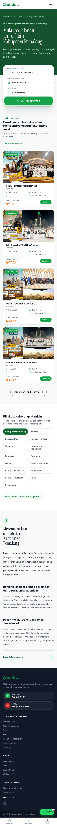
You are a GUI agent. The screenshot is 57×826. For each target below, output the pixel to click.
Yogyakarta (36, 470)
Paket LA (7, 765)
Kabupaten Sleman (14, 477)
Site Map (7, 747)
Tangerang (10, 446)
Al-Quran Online (10, 774)
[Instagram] (5, 803)
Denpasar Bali (11, 439)
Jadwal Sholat (9, 770)
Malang (8, 463)
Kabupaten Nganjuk (14, 470)
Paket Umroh (19, 17)
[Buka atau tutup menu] (50, 4)
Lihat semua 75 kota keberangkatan (23, 496)
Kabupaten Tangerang (36, 447)
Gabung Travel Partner (12, 788)
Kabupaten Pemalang (15, 431)
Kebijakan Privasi (10, 743)
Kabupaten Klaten (39, 439)
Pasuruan (35, 456)
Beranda (6, 17)
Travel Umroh (9, 792)
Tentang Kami (9, 721)
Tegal (33, 477)
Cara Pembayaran (11, 726)
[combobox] (31, 72)
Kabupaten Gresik (39, 463)
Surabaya (9, 456)
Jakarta (34, 431)
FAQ (5, 734)
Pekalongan (10, 485)
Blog (5, 730)
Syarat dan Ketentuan (12, 739)
